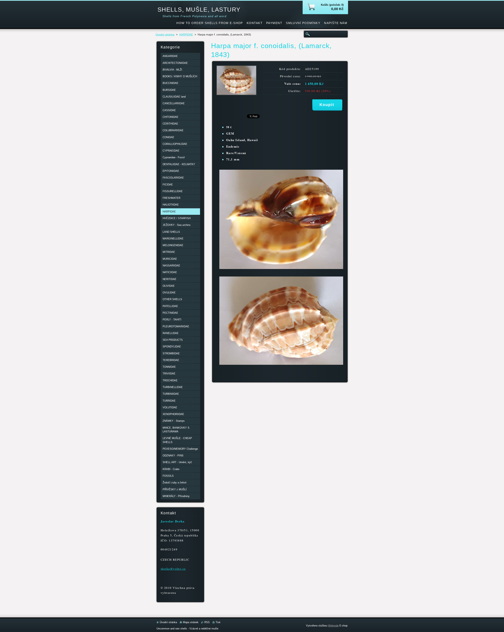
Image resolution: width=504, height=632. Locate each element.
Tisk (218, 622)
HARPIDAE (186, 34)
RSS (207, 622)
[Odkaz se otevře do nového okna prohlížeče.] (236, 94)
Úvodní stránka (165, 34)
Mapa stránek (190, 622)
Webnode (333, 625)
